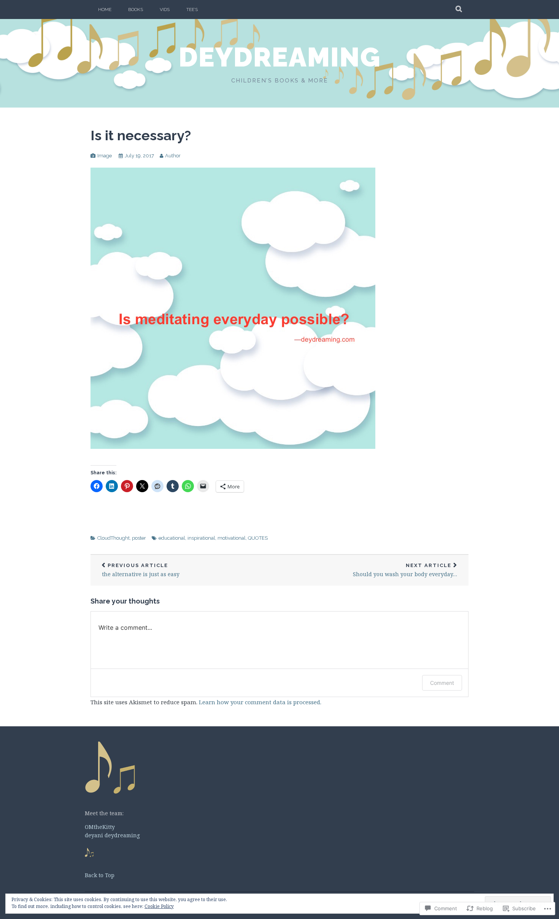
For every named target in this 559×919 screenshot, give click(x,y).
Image (104, 155)
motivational (232, 538)
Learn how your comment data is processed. (260, 702)
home (104, 9)
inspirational (201, 538)
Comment (442, 683)
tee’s (192, 9)
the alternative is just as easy (140, 570)
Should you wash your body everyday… (405, 570)
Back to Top (99, 875)
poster (139, 538)
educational (172, 538)
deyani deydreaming (112, 835)
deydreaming (280, 57)
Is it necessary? (141, 135)
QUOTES (258, 538)
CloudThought (113, 538)
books (135, 9)
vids (165, 9)
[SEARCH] (459, 9)
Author (173, 155)
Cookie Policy (159, 906)
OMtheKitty (100, 826)
